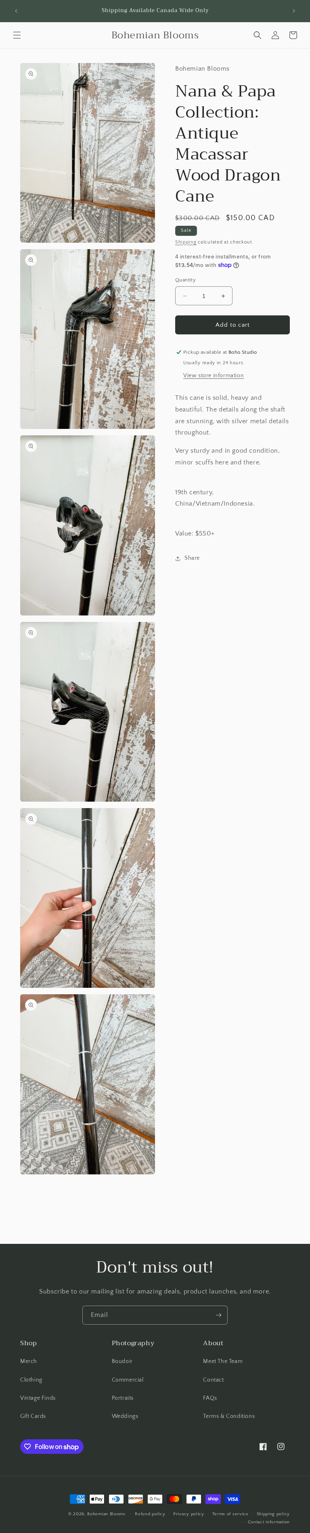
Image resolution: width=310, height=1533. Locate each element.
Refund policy (150, 1514)
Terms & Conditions (229, 1416)
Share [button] (192, 558)
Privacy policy (188, 1514)
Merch (28, 1361)
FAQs (210, 1398)
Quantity (185, 280)
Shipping (186, 242)
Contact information (269, 1522)
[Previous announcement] (16, 11)
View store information (213, 375)
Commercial (128, 1380)
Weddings (125, 1416)
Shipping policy (273, 1514)
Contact (213, 1380)
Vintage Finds (38, 1398)
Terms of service (230, 1514)
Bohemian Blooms (106, 1514)
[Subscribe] (218, 1315)
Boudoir (122, 1361)
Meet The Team (223, 1361)
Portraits (123, 1398)
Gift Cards (33, 1416)
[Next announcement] (294, 11)
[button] (17, 35)
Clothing (31, 1380)
